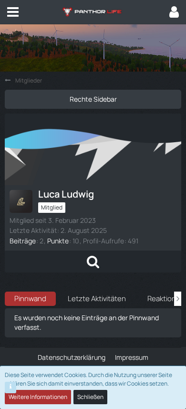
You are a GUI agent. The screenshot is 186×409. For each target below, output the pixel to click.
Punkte (58, 240)
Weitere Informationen (38, 397)
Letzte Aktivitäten (97, 299)
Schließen (90, 397)
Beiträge (23, 240)
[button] (13, 12)
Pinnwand (30, 299)
